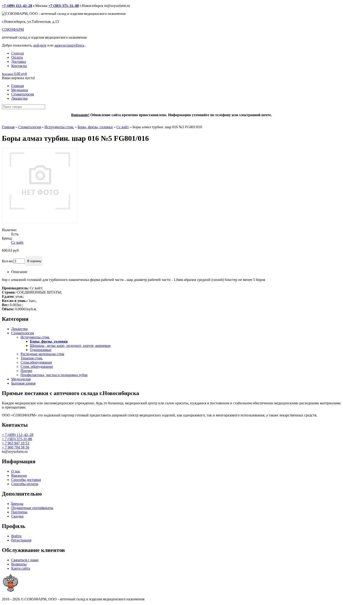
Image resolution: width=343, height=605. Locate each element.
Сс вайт (122, 127)
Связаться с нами (24, 560)
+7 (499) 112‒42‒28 (17, 6)
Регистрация (21, 540)
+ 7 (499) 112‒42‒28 (17, 435)
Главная (17, 53)
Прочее (26, 371)
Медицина (19, 90)
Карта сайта (20, 568)
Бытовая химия (23, 383)
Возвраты (19, 564)
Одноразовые (40, 350)
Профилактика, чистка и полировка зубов (54, 375)
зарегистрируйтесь (69, 45)
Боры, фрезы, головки (95, 127)
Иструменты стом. (59, 127)
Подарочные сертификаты (32, 508)
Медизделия (21, 379)
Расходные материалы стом (42, 354)
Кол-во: (8, 261)
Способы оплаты (24, 484)
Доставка (18, 62)
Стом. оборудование (37, 366)
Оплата (17, 57)
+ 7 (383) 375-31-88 (17, 439)
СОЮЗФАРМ (13, 29)
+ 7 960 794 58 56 (15, 447)
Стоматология (22, 94)
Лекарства (19, 98)
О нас (15, 471)
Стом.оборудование (36, 362)
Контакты (19, 66)
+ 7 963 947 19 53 (15, 443)
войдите (39, 45)
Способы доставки (26, 480)
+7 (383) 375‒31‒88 (63, 6)
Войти (16, 536)
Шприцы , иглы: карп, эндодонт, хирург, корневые (70, 346)
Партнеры (19, 512)
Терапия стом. (32, 358)
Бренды (17, 504)
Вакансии (19, 475)
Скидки (17, 516)
